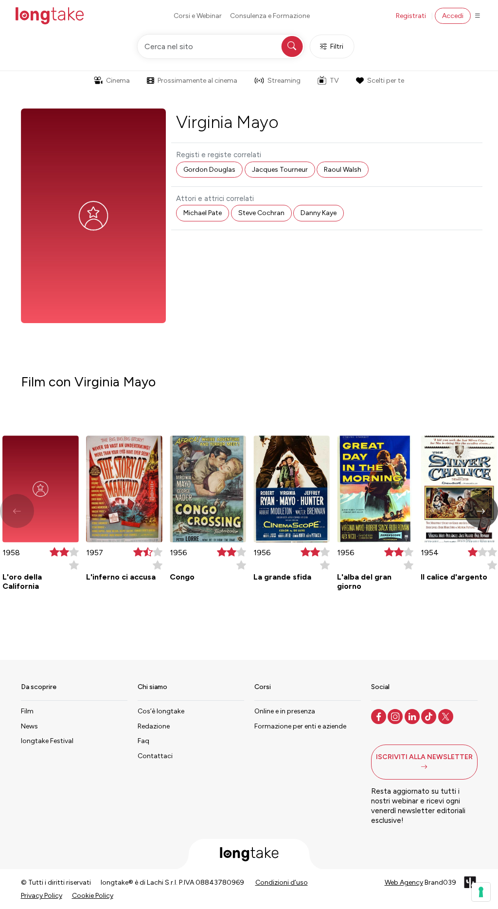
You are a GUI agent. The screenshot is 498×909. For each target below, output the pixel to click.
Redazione (154, 726)
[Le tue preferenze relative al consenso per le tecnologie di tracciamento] (481, 892)
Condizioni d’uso (281, 882)
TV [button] (334, 80)
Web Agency (404, 882)
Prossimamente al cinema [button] (197, 80)
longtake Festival (47, 741)
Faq (143, 741)
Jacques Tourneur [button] (280, 169)
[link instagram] (396, 716)
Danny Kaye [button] (319, 213)
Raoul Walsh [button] (342, 169)
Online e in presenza (284, 711)
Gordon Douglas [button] (209, 169)
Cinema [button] (118, 80)
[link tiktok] (429, 716)
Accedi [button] (452, 16)
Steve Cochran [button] (261, 213)
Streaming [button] (284, 80)
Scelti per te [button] (385, 80)
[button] (481, 511)
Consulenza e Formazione (270, 16)
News (29, 726)
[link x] (446, 716)
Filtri (336, 46)
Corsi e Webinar (198, 16)
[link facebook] (379, 716)
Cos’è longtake (161, 711)
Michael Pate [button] (202, 213)
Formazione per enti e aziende (300, 726)
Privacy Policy (41, 895)
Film (27, 711)
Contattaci (155, 756)
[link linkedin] (413, 716)
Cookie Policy (92, 895)
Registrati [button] (411, 16)
